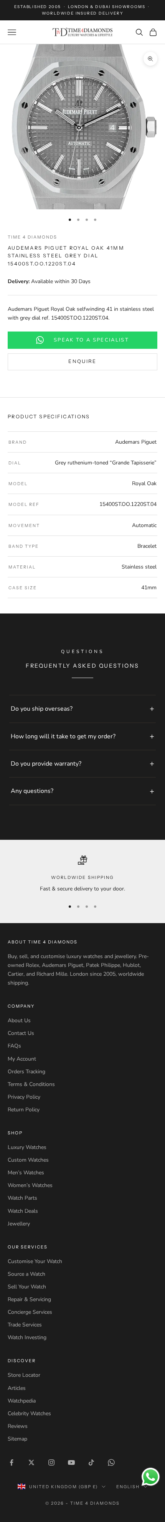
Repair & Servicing (29, 1299)
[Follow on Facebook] (11, 1462)
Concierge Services (30, 1312)
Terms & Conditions (31, 1084)
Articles (17, 1388)
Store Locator (24, 1375)
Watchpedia (22, 1400)
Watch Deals (23, 1211)
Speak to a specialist (91, 340)
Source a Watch (26, 1274)
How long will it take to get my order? (63, 736)
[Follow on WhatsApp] (111, 1462)
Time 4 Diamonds (32, 237)
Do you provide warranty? (46, 763)
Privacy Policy (24, 1097)
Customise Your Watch (35, 1261)
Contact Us (21, 1033)
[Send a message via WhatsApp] (150, 1476)
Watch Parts (22, 1198)
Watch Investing (27, 1337)
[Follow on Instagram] (51, 1462)
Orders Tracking (26, 1071)
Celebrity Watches (29, 1413)
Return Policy (24, 1109)
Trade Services (25, 1324)
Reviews (18, 1426)
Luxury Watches (27, 1147)
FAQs (14, 1045)
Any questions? (32, 791)
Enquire (82, 361)
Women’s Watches (30, 1185)
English (128, 1486)
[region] (82, 874)
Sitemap (17, 1438)
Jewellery (19, 1223)
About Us (19, 1020)
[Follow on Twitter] (31, 1462)
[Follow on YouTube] (71, 1462)
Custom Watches (28, 1160)
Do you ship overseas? (42, 709)
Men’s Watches (26, 1172)
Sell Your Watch (27, 1286)
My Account (22, 1059)
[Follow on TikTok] (91, 1462)
